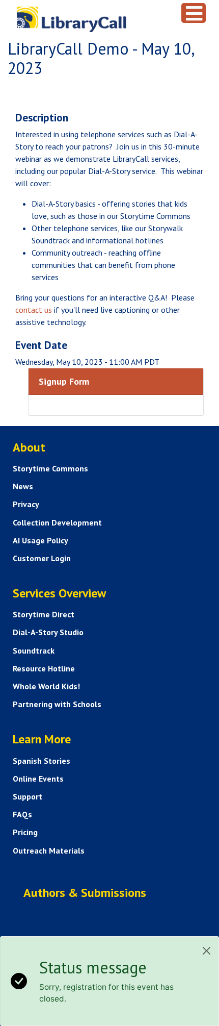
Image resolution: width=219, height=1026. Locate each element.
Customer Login (42, 558)
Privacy (26, 504)
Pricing (25, 832)
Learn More (42, 739)
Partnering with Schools (57, 704)
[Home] (92, 19)
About (29, 447)
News (23, 486)
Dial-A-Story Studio (48, 632)
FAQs (22, 814)
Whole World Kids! (46, 686)
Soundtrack (33, 650)
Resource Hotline (44, 668)
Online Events (38, 778)
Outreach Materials (49, 850)
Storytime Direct (43, 614)
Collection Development (57, 522)
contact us (33, 310)
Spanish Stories (41, 761)
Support (27, 796)
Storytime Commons (50, 468)
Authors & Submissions (84, 892)
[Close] (206, 951)
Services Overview (59, 593)
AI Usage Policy (40, 540)
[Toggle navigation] (193, 13)
